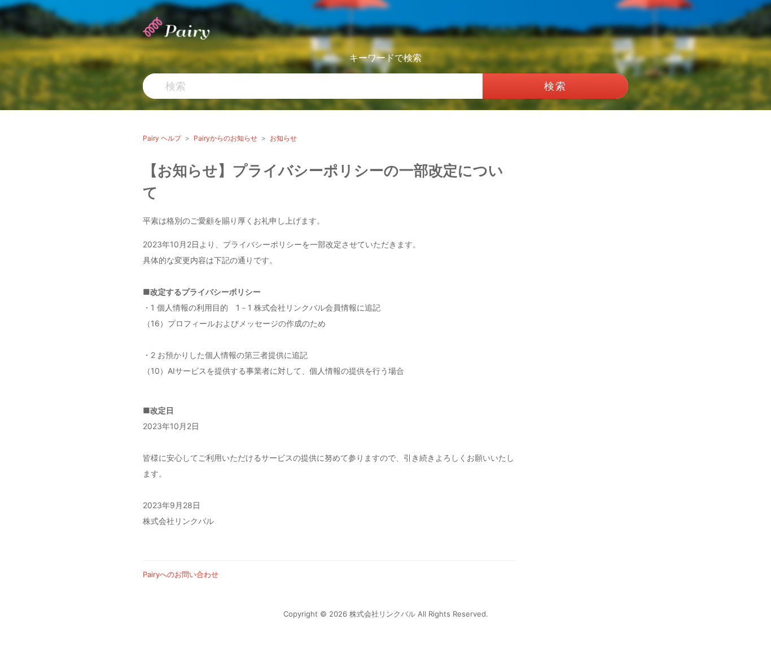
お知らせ (283, 138)
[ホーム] (177, 27)
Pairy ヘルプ (162, 138)
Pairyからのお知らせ (225, 138)
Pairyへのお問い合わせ (180, 574)
